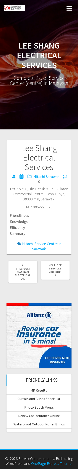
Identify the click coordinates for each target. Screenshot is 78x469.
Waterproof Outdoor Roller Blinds (39, 424)
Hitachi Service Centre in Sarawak (41, 246)
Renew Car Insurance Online (39, 416)
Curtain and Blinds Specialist (39, 399)
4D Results (39, 390)
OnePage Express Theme (51, 463)
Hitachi (39, 176)
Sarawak (53, 176)
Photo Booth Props (39, 407)
